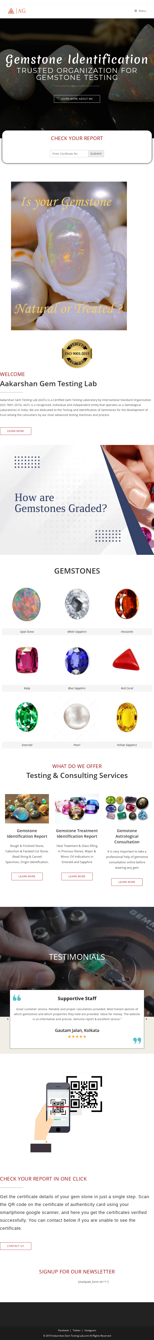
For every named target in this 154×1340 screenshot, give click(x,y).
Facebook (63, 1330)
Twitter (77, 1330)
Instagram (90, 1330)
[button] (7, 1019)
